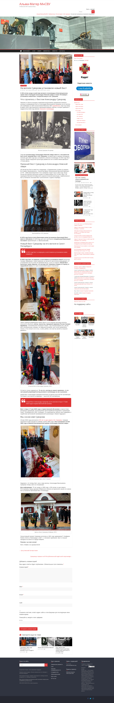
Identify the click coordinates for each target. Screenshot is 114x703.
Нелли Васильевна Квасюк (46, 647)
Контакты (62, 51)
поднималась (56, 105)
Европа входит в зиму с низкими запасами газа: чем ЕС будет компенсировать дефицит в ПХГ (84, 254)
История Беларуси (81, 112)
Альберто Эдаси (77, 266)
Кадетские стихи (79, 104)
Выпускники (26, 51)
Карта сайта (54, 676)
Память (44, 90)
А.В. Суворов (23, 85)
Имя (21, 586)
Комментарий (24, 567)
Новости (54, 51)
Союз (52, 666)
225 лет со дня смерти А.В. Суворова (50, 420)
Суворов (48, 90)
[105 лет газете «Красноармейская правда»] (84, 163)
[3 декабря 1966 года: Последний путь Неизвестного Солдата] (28, 638)
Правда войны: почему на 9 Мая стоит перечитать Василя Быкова (88, 194)
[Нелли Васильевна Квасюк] (45, 638)
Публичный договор (55, 674)
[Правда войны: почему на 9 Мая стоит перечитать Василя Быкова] (78, 192)
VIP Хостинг (53, 678)
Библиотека (46, 51)
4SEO (89, 665)
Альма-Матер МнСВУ (34, 4)
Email (21, 594)
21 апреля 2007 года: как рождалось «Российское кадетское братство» (88, 211)
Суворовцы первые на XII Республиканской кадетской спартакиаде (51, 556)
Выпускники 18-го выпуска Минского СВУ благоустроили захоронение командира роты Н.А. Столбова (83, 273)
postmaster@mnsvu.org (71, 665)
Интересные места (81, 122)
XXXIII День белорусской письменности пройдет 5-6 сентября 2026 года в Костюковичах (83, 232)
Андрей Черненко (85, 182)
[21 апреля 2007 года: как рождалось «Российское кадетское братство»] (78, 209)
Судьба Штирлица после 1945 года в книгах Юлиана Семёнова (87, 203)
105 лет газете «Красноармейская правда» (82, 179)
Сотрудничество (55, 672)
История (41, 90)
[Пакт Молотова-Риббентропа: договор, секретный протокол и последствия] (63, 638)
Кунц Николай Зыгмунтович (28, 550)
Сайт (20, 602)
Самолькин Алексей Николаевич (81, 288)
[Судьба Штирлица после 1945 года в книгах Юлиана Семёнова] (78, 200)
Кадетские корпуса (81, 120)
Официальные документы (57, 664)
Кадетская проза (79, 106)
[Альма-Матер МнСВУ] (20, 51)
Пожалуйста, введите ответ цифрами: (31, 617)
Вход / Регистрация (78, 58)
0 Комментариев (34, 90)
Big (28, 90)
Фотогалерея (78, 125)
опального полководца (47, 109)
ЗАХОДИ (86, 60)
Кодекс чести (80, 118)
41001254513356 (70, 673)
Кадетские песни (79, 108)
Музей (39, 51)
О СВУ (33, 51)
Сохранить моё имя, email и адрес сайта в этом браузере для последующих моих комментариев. (44, 613)
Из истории (78, 110)
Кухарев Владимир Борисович (86, 290)
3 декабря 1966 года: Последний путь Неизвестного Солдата (27, 649)
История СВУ (80, 114)
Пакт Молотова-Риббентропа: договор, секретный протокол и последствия (63, 650)
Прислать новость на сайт (79, 301)
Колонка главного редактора (81, 175)
